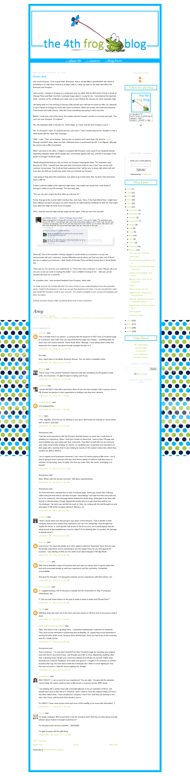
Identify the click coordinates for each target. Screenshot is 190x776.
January (132, 250)
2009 (129, 328)
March (131, 243)
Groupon (66, 318)
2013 (129, 203)
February (133, 246)
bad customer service (50, 318)
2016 (129, 193)
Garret (41, 609)
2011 (129, 321)
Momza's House (140, 357)
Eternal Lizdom (45, 562)
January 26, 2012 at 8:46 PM (54, 555)
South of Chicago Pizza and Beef (99, 318)
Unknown (42, 333)
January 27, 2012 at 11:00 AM (55, 670)
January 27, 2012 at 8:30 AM (54, 642)
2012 (129, 207)
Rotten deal (39, 76)
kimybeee (43, 517)
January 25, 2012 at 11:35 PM (55, 379)
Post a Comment (40, 741)
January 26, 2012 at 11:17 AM (55, 469)
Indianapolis (77, 318)
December (133, 210)
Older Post (113, 745)
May (131, 235)
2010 (129, 324)
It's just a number (136, 315)
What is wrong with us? (138, 289)
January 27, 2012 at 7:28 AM (54, 619)
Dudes (132, 285)
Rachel (41, 713)
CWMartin (43, 386)
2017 (129, 189)
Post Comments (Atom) (53, 750)
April (131, 239)
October (132, 217)
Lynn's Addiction (140, 354)
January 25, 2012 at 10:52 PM (55, 363)
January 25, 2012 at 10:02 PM (55, 349)
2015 (129, 196)
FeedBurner (146, 174)
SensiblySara (44, 676)
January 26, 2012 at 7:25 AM (54, 409)
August (132, 225)
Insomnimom (141, 351)
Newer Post (37, 745)
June (131, 232)
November (133, 214)
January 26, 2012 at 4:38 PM (54, 482)
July (130, 228)
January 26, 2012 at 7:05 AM (54, 396)
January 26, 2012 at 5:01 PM (54, 511)
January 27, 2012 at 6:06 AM (54, 580)
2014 (129, 200)
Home (75, 745)
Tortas (108, 139)
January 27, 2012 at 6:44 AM (54, 603)
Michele (42, 369)
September (133, 221)
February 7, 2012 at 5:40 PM (54, 707)
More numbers (135, 312)
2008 (129, 331)
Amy (141, 78)
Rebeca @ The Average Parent (51, 626)
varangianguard (45, 402)
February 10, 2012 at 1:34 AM (55, 735)
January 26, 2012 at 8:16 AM (54, 426)
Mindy (41, 416)
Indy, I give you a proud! (139, 253)
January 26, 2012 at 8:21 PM (54, 536)
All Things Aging (140, 345)
